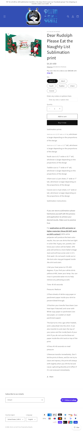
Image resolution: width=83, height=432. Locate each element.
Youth (51, 86)
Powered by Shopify (26, 427)
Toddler (62, 86)
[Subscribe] (41, 399)
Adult (63, 81)
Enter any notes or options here (59, 96)
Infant (72, 86)
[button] (4, 16)
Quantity (49, 104)
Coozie (51, 91)
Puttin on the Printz (15, 427)
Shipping (49, 67)
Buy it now (62, 123)
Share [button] (51, 377)
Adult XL (52, 81)
